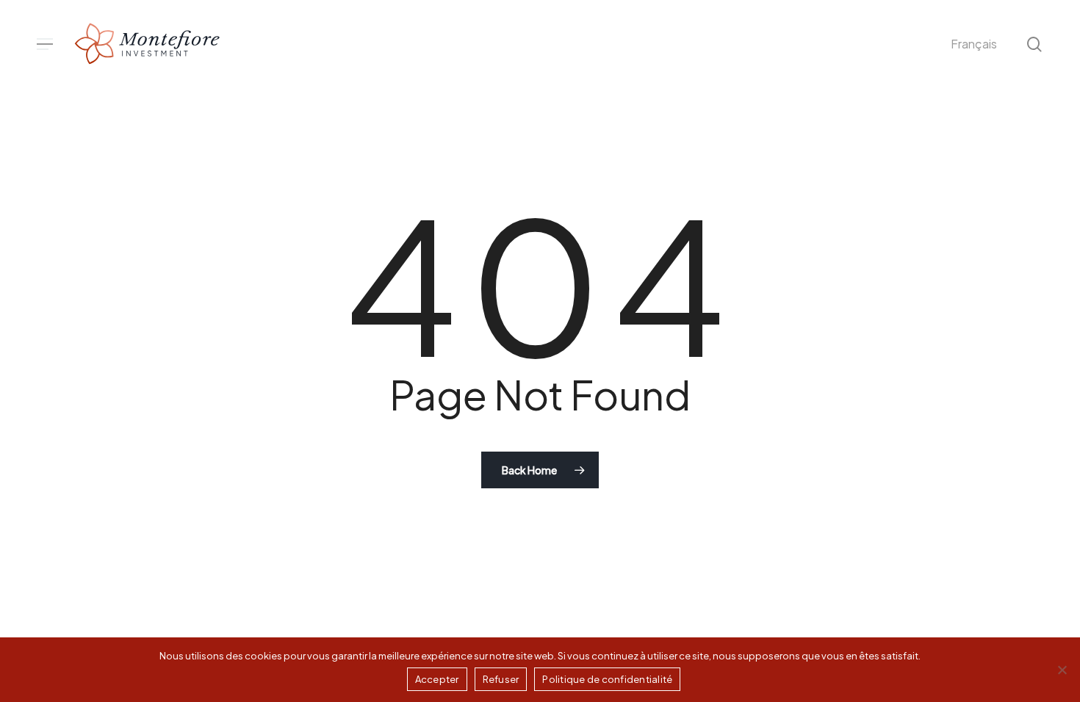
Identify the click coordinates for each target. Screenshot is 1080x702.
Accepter (437, 679)
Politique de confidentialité (607, 679)
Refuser (501, 679)
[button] (45, 44)
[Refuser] (1061, 669)
